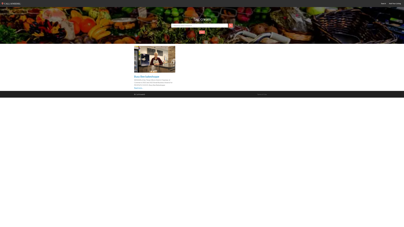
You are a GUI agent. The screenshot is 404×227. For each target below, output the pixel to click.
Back (202, 32)
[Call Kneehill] (11, 3)
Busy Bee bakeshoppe (146, 76)
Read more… (138, 88)
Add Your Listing (395, 3)
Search (383, 3)
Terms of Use (262, 94)
